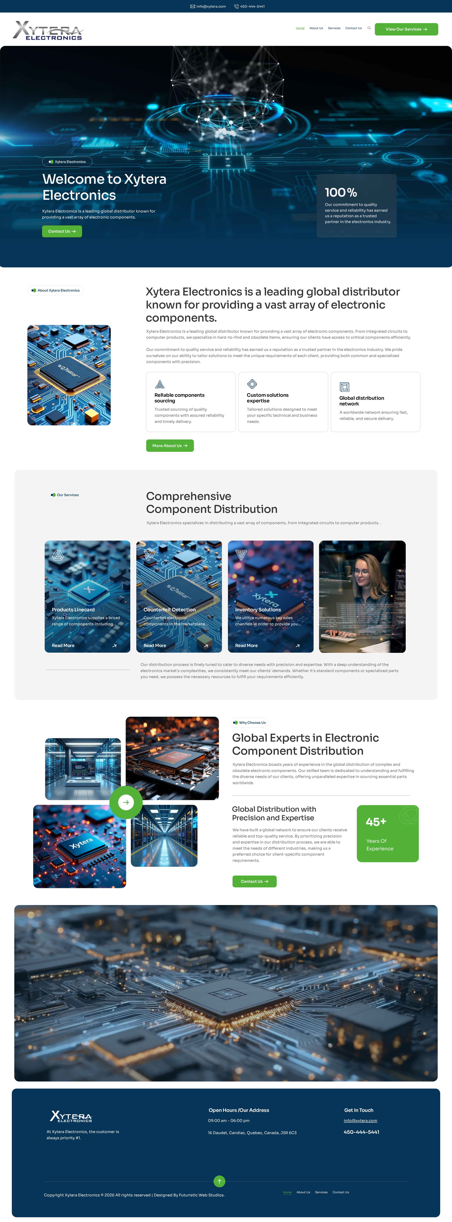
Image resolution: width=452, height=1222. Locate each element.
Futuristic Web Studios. (202, 1195)
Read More (63, 645)
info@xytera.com (360, 1120)
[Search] (369, 28)
